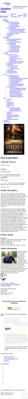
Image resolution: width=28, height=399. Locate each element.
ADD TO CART (5, 187)
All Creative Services (12, 72)
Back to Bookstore (5, 294)
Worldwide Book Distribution (14, 39)
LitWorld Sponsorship (12, 119)
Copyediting (10, 64)
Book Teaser (13, 44)
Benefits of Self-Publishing (16, 85)
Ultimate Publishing (15, 23)
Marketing (6, 37)
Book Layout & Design (16, 58)
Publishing (6, 20)
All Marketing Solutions (13, 51)
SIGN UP (8, 328)
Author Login (10, 103)
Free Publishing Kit (11, 86)
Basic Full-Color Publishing (17, 30)
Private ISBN (10, 70)
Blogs (8, 106)
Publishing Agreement (15, 387)
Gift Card (9, 117)
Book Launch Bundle (15, 41)
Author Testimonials (15, 109)
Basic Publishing (14, 25)
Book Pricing (10, 102)
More (5, 98)
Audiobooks (10, 34)
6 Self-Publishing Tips (15, 81)
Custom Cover (13, 67)
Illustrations (13, 60)
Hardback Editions (14, 56)
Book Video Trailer (14, 50)
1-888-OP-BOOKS (9, 357)
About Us (9, 113)
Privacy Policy (8, 344)
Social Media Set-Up (15, 47)
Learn (5, 74)
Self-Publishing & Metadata (17, 84)
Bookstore (6, 120)
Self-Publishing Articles (12, 75)
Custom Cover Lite (14, 68)
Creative (6, 53)
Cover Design (13, 57)
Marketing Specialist (15, 46)
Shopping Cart (10, 105)
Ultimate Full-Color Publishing (17, 29)
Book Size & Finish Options (17, 61)
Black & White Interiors (13, 22)
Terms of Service (23, 348)
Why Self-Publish (14, 82)
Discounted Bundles (12, 40)
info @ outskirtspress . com (11, 358)
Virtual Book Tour (14, 48)
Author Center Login (25, 15)
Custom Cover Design (12, 65)
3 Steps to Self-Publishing (16, 79)
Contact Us (9, 112)
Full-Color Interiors (11, 27)
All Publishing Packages (13, 33)
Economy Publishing (15, 26)
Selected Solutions (11, 43)
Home (5, 19)
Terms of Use (12, 386)
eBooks (9, 36)
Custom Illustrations (12, 71)
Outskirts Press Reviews (13, 115)
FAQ (8, 100)
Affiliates (9, 99)
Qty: (2, 178)
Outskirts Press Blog (15, 107)
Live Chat (6, 360)
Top (2, 397)
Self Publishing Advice (15, 110)
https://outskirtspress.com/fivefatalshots (10, 284)
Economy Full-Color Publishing (18, 32)
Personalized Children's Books (14, 63)
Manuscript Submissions (13, 116)
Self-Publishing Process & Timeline (18, 78)
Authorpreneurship (14, 77)
